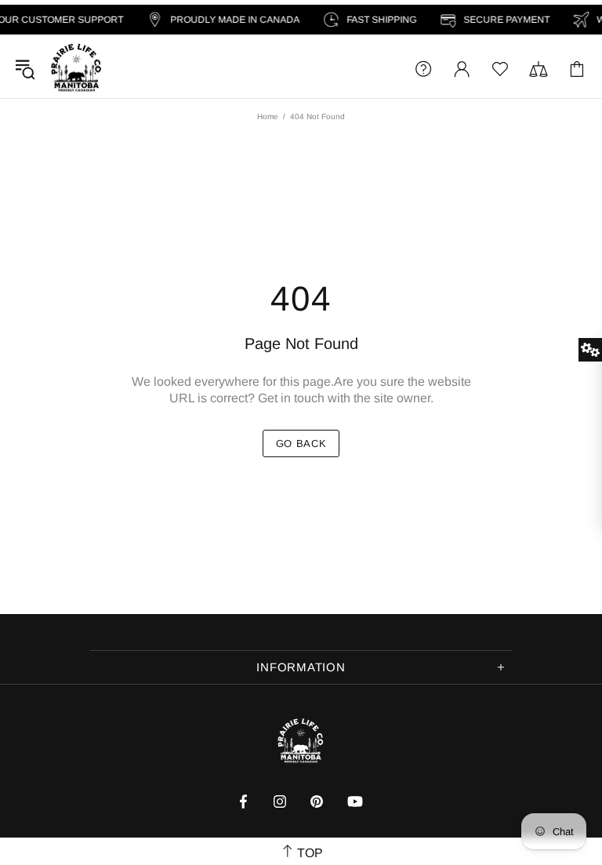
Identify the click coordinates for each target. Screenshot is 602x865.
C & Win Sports (76, 68)
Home (267, 116)
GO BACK (301, 443)
